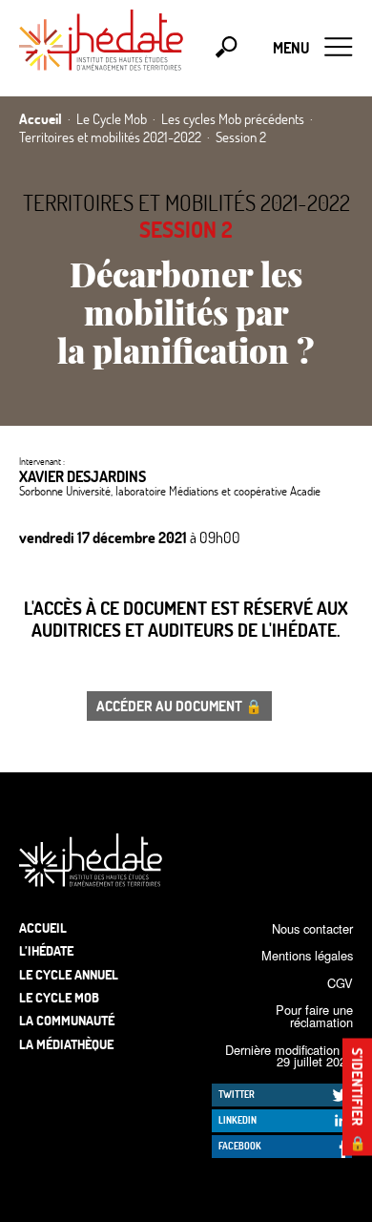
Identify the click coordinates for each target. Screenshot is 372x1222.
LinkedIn (237, 1120)
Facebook (239, 1145)
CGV (340, 983)
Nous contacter (312, 928)
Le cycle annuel (68, 974)
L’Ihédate (46, 950)
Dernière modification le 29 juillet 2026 (289, 1056)
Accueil (43, 927)
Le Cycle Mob (59, 997)
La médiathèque (66, 1044)
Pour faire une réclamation (314, 1016)
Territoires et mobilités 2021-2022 (186, 202)
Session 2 (186, 229)
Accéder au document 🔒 (179, 705)
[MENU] (338, 47)
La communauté (66, 1020)
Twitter (236, 1094)
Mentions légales (307, 955)
